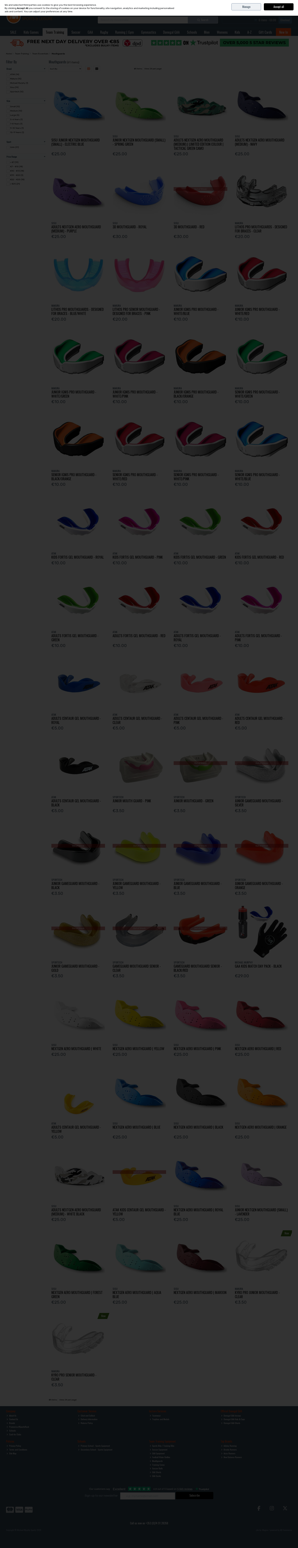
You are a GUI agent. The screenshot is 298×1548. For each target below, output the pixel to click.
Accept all (279, 7)
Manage (246, 7)
